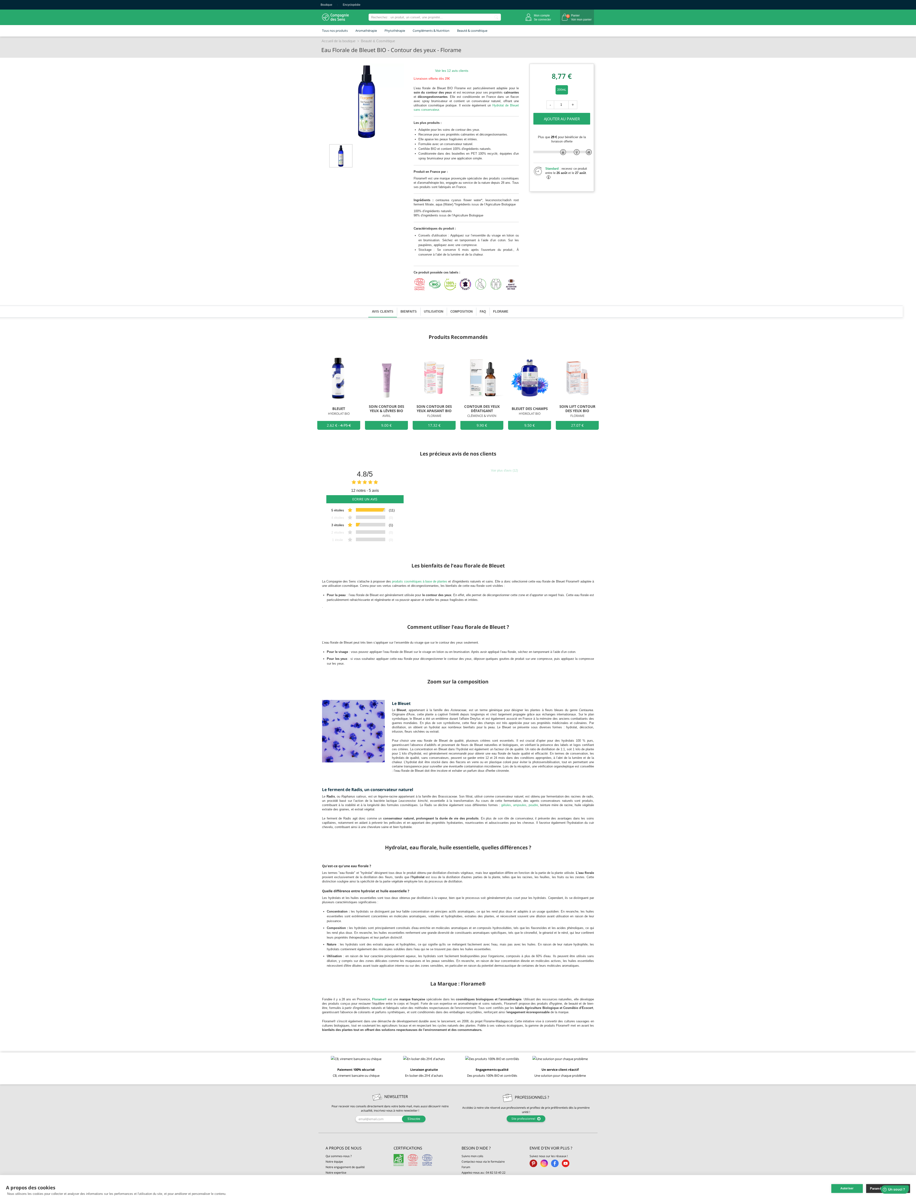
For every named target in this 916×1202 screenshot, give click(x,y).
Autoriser (847, 1188)
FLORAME (500, 311)
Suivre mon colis (472, 1156)
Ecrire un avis (364, 499)
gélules (506, 805)
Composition (461, 311)
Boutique (326, 4)
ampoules (519, 805)
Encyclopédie (351, 4)
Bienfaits (409, 311)
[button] (356, 1148)
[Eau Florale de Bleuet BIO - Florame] (340, 155)
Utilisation (433, 311)
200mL (561, 89)
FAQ (483, 311)
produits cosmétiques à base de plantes (419, 581)
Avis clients (382, 311)
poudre (533, 805)
